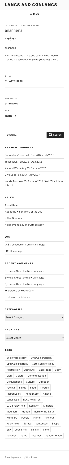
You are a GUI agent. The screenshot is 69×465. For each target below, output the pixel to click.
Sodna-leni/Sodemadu (17, 155)
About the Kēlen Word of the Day (23, 211)
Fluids (22, 387)
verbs (24, 435)
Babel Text (45, 369)
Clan (9, 375)
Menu (36, 13)
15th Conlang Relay (17, 363)
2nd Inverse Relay (16, 357)
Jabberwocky (14, 393)
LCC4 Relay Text (16, 405)
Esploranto (11, 290)
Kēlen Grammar (14, 218)
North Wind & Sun (44, 411)
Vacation (12, 435)
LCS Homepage (13, 251)
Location (34, 405)
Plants (37, 417)
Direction (44, 381)
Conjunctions (14, 381)
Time (46, 429)
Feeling (11, 387)
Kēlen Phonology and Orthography (24, 224)
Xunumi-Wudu (53, 435)
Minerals (48, 405)
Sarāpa (27, 423)
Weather (36, 435)
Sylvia (35, 26)
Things (35, 429)
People (25, 417)
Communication (37, 375)
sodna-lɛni (21, 429)
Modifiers (12, 411)
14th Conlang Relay (41, 357)
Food (33, 387)
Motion (26, 411)
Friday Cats (27, 290)
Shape (55, 423)
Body (58, 369)
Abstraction (13, 369)
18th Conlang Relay (43, 363)
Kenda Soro (11, 181)
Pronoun (50, 417)
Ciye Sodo (10, 174)
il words (44, 387)
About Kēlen (12, 205)
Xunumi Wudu (13, 168)
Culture (30, 381)
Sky (9, 429)
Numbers (12, 417)
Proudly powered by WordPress (21, 457)
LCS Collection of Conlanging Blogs (25, 244)
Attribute (16, 81)
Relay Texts (13, 423)
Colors (19, 375)
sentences (42, 423)
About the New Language (29, 271)
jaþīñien (25, 297)
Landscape (13, 399)
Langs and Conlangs (31, 4)
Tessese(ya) (11, 161)
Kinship (47, 393)
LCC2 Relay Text (32, 399)
